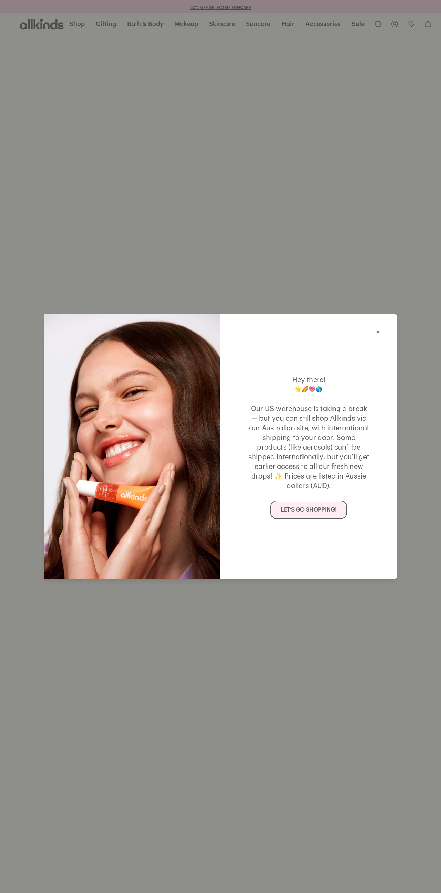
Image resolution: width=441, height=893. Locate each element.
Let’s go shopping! (309, 510)
